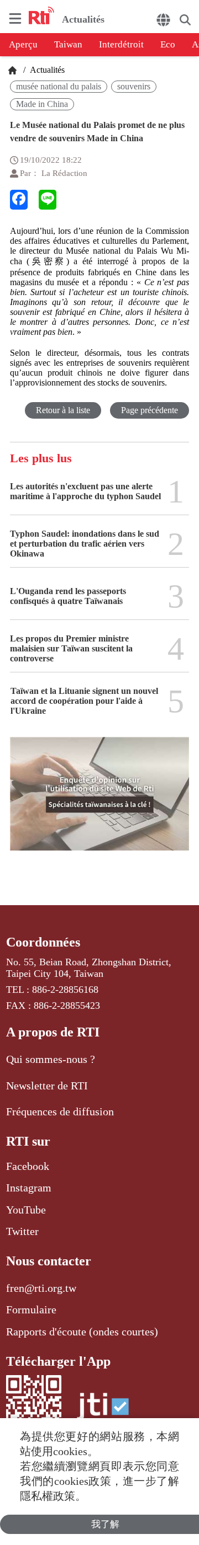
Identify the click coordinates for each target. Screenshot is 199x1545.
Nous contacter (48, 1261)
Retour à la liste (63, 410)
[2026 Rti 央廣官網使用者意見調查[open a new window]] (100, 801)
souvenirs (133, 86)
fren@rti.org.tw (41, 1288)
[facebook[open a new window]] (19, 200)
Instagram (28, 1188)
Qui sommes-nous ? (50, 1059)
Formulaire (31, 1309)
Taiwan (68, 44)
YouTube (26, 1210)
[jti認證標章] (102, 1411)
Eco (167, 44)
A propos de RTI (53, 1032)
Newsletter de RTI (47, 1085)
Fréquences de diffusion (60, 1111)
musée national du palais (58, 86)
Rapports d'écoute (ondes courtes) (82, 1331)
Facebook (27, 1166)
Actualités (46, 69)
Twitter (22, 1231)
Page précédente (149, 410)
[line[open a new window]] (47, 200)
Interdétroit (121, 44)
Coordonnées (43, 942)
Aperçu (23, 44)
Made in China (42, 104)
